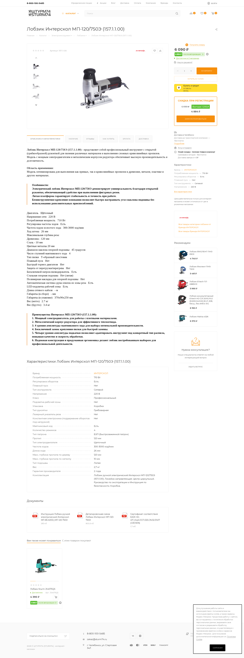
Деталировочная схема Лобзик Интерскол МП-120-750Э (100, 517)
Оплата (126, 139)
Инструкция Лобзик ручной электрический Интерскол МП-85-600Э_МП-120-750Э (55, 517)
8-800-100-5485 (35, 3)
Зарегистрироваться (195, 119)
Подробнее (179, 144)
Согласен (218, 648)
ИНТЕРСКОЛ (101, 373)
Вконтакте (133, 636)
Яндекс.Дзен (140, 636)
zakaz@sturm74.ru (97, 639)
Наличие (73, 139)
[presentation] (36, 58)
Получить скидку (197, 45)
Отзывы (90, 139)
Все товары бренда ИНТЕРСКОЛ (194, 231)
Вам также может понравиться (44, 540)
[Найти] (176, 13)
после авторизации (188, 54)
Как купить (108, 139)
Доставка (144, 139)
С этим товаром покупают (76, 540)
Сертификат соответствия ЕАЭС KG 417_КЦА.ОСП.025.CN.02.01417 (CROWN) (145, 518)
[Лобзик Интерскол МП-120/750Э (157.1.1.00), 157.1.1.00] (102, 88)
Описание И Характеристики (45, 139)
